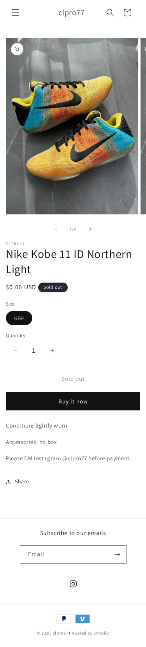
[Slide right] (90, 229)
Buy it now (73, 401)
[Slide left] (56, 229)
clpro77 (60, 633)
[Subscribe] (117, 554)
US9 (23, 319)
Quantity (15, 335)
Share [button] (22, 481)
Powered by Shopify (89, 633)
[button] (15, 12)
